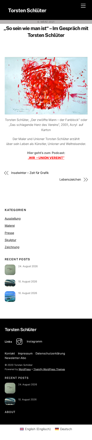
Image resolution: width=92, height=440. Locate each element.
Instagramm (34, 341)
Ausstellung (13, 218)
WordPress (25, 369)
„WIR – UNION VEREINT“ (46, 158)
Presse (9, 233)
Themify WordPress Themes (49, 369)
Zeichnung (12, 247)
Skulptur (10, 240)
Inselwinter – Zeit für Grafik (30, 173)
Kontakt (10, 353)
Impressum (25, 353)
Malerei (10, 225)
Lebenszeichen (70, 179)
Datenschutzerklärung (50, 353)
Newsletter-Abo (15, 358)
